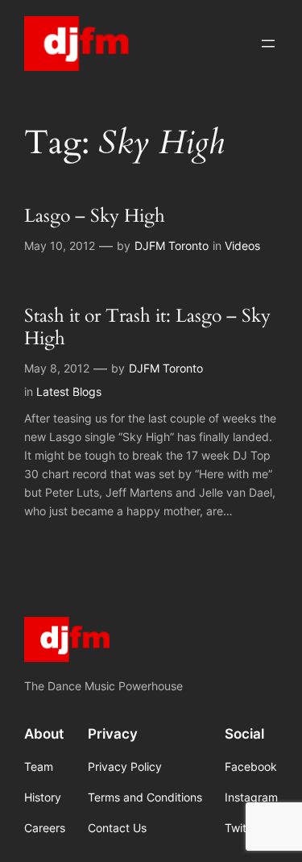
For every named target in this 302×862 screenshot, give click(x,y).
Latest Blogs (68, 391)
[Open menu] (268, 43)
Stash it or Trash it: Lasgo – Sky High (147, 327)
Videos (242, 245)
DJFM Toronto (171, 245)
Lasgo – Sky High (94, 216)
